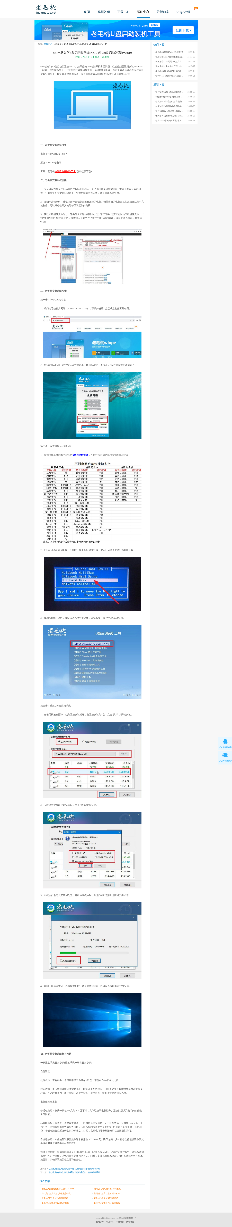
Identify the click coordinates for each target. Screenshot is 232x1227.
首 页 (86, 12)
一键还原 (120, 1222)
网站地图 (130, 1222)
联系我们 (110, 1222)
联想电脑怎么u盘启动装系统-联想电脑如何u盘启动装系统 (74, 1168)
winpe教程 (183, 12)
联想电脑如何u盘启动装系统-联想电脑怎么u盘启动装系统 (74, 1172)
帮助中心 (143, 12)
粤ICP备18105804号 (127, 1218)
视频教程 (104, 12)
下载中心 (123, 12)
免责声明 (100, 1222)
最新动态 (163, 12)
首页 (40, 44)
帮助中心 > (49, 44)
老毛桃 (46, 9)
